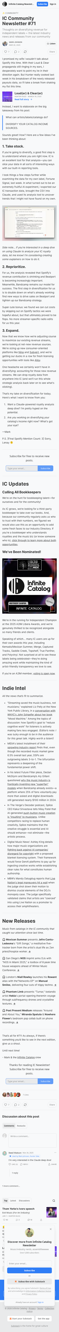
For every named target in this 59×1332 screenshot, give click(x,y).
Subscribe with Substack (31, 1281)
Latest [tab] (13, 1200)
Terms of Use (45, 1288)
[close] (50, 1229)
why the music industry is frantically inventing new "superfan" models (28, 784)
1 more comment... (11, 1186)
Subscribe (42, 4)
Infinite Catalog (26, 1057)
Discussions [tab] (24, 1200)
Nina (21, 352)
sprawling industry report (21, 747)
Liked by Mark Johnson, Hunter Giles (25, 1156)
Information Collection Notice (38, 1291)
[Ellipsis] (55, 1152)
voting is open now (44, 673)
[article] (29, 1214)
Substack (15, 1325)
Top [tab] (5, 1200)
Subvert (34, 352)
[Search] (54, 1201)
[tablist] (14, 1126)
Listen (53, 43)
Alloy (37, 360)
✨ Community (10, 13)
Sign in (53, 4)
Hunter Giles (20, 96)
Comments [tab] (9, 1126)
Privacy (32, 1308)
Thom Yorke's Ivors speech (18, 1208)
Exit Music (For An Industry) (16, 1212)
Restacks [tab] (21, 1126)
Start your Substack (22, 1318)
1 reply (15, 1173)
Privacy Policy (31, 1294)
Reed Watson (15, 1152)
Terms (40, 1308)
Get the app (43, 1318)
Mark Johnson (15, 42)
